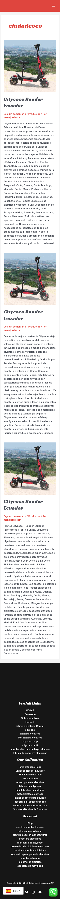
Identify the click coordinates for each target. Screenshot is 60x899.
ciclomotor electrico (30, 861)
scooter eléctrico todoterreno (30, 805)
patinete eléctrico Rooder (30, 726)
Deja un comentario (15, 113)
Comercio (30, 714)
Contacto (30, 722)
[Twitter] (26, 892)
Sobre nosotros (30, 718)
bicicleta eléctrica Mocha (30, 790)
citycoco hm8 (30, 745)
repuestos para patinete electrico (30, 854)
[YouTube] (40, 892)
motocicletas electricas (30, 793)
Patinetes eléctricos (30, 766)
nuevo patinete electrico (30, 782)
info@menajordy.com (30, 831)
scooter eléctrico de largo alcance (30, 749)
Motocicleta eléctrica (30, 737)
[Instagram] (33, 892)
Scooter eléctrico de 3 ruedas (30, 809)
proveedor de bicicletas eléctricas (30, 846)
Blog (30, 823)
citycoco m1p (30, 741)
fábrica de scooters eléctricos (30, 753)
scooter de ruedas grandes (30, 801)
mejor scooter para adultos (30, 797)
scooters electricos (30, 838)
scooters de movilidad (30, 865)
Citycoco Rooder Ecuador (30, 770)
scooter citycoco (30, 858)
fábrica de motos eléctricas (30, 850)
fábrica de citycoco (30, 786)
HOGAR (30, 710)
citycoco (30, 729)
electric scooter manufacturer (30, 834)
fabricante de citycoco (30, 842)
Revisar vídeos (30, 778)
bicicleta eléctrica (30, 733)
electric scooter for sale (30, 827)
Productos (34, 113)
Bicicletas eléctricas (30, 774)
